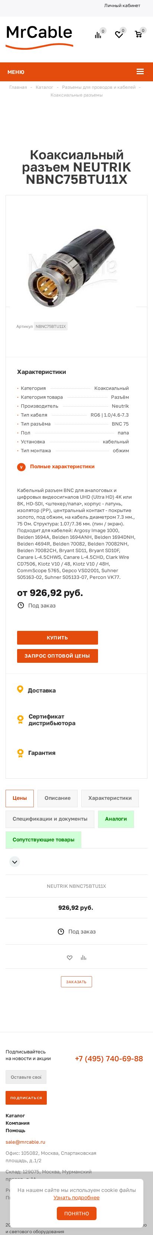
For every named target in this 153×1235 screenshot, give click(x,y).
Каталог (15, 1115)
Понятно (76, 1213)
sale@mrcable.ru (25, 1142)
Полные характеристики (62, 466)
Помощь (15, 1130)
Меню (16, 72)
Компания (18, 1123)
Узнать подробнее (76, 1197)
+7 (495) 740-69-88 (109, 1058)
